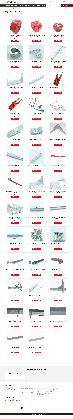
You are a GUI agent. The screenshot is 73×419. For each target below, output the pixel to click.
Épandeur (38, 5)
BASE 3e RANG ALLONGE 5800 (36, 321)
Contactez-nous (55, 391)
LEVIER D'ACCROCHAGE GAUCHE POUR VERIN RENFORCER (58, 192)
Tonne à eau (27, 5)
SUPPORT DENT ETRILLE (15, 139)
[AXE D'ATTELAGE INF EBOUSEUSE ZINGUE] (15, 156)
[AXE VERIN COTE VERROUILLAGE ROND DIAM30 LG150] (58, 208)
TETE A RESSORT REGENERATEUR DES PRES (57, 269)
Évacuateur (33, 5)
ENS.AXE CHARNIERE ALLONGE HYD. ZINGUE (36, 295)
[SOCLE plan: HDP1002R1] (15, 286)
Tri (5, 15)
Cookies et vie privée (39, 417)
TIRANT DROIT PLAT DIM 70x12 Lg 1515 (36, 347)
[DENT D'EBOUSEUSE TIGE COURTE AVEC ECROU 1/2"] (36, 260)
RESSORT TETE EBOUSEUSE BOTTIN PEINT (58, 165)
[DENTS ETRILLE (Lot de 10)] (15, 104)
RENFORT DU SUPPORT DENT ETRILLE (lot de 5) (36, 139)
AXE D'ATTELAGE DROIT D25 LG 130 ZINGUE (36, 165)
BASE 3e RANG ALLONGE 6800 (15, 321)
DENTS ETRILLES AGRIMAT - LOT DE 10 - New (58, 87)
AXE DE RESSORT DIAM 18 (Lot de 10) (58, 243)
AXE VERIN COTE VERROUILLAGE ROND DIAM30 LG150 (57, 218)
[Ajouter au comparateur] (24, 20)
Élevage (43, 5)
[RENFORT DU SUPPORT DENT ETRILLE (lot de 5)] (36, 130)
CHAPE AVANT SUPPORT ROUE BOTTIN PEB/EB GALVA (15, 88)
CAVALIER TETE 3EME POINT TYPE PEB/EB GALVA (58, 140)
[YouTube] (22, 408)
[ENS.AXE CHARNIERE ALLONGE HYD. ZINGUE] (36, 286)
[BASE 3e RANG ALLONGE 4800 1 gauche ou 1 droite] (58, 312)
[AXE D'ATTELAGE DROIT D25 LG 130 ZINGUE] (36, 156)
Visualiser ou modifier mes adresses (26, 391)
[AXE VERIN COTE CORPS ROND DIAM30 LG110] (36, 208)
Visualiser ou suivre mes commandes (27, 389)
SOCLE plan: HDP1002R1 (15, 295)
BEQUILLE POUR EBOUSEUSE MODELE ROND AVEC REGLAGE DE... (57, 62)
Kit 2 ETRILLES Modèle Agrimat (36, 113)
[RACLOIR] (58, 286)
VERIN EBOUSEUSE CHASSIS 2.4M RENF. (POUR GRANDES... (15, 192)
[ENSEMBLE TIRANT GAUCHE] (15, 338)
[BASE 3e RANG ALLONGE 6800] (15, 312)
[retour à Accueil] (6, 8)
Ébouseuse (8, 5)
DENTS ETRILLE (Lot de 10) (15, 113)
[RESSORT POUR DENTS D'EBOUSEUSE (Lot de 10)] (36, 234)
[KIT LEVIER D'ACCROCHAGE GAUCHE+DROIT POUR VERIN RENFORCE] (15, 208)
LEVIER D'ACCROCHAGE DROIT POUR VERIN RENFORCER (36, 192)
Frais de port (55, 388)
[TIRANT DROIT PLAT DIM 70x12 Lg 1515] (36, 338)
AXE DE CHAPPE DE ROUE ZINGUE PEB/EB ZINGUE (36, 88)
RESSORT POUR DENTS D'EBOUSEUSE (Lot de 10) (36, 244)
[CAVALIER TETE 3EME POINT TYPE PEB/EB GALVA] (58, 130)
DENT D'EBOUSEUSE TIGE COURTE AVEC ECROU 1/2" (36, 270)
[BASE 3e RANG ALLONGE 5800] (36, 312)
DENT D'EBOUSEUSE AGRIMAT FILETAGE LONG (15, 269)
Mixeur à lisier (14, 5)
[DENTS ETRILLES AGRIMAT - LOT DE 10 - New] (58, 78)
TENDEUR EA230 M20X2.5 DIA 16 (15, 243)
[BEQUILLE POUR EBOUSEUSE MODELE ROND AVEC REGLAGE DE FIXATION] (58, 52)
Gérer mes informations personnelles (27, 392)
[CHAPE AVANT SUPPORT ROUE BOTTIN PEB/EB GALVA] (15, 78)
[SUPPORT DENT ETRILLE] (15, 130)
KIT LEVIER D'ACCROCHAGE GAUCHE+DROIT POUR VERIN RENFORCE (15, 218)
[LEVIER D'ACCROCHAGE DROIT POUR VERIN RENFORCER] (36, 182)
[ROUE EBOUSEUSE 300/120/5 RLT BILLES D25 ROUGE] (36, 26)
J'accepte (65, 416)
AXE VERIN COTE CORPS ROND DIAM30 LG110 (36, 217)
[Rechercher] (60, 5)
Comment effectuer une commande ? (27, 388)
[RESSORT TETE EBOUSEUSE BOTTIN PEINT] (58, 156)
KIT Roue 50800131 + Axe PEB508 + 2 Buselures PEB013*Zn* (58, 36)
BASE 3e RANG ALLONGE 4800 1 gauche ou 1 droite (57, 322)
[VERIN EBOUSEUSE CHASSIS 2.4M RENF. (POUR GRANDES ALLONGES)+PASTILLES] (15, 182)
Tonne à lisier (21, 5)
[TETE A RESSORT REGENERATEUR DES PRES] (58, 260)
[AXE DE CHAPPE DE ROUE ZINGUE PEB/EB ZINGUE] (36, 78)
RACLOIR (58, 295)
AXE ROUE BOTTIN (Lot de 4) (36, 61)
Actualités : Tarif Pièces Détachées (14, 373)
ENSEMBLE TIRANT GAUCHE (15, 347)
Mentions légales (32, 417)
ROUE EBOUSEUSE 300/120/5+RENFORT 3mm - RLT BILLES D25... (15, 36)
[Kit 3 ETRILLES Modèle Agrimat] (58, 104)
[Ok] (50, 389)
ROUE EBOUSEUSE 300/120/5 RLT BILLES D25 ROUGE (36, 36)
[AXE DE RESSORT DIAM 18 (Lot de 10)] (58, 234)
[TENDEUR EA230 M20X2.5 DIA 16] (15, 234)
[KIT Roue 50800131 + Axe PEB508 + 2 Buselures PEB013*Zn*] (58, 26)
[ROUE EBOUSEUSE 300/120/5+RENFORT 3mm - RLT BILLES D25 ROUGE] (15, 26)
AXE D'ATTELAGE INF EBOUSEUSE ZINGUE (15, 165)
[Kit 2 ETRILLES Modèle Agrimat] (36, 104)
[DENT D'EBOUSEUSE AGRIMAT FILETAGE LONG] (15, 260)
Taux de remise (55, 389)
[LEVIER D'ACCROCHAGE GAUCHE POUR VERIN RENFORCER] (58, 182)
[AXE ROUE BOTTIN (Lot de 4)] (36, 52)
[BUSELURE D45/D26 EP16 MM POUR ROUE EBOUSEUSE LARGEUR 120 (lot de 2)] (15, 52)
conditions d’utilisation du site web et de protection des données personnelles (44, 393)
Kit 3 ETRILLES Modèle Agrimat (58, 113)
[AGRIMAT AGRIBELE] (11, 2)
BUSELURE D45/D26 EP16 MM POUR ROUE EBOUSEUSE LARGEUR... (15, 62)
